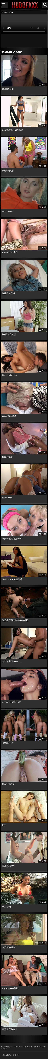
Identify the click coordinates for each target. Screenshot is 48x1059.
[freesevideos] (24, 495)
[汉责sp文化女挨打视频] (24, 127)
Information (9, 1055)
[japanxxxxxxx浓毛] (24, 985)
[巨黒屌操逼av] (24, 781)
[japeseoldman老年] (24, 249)
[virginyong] (24, 903)
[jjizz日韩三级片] (24, 413)
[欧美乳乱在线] (24, 290)
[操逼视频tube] (24, 863)
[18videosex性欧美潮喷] (24, 576)
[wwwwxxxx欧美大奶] (24, 699)
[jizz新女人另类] (24, 331)
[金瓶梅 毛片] (24, 740)
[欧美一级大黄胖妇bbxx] (24, 535)
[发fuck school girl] (24, 372)
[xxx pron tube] (24, 208)
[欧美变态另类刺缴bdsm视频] (24, 617)
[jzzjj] (24, 822)
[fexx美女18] (24, 454)
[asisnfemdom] (24, 86)
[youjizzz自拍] (24, 167)
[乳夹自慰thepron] (24, 1026)
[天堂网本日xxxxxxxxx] (24, 658)
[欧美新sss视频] (24, 944)
